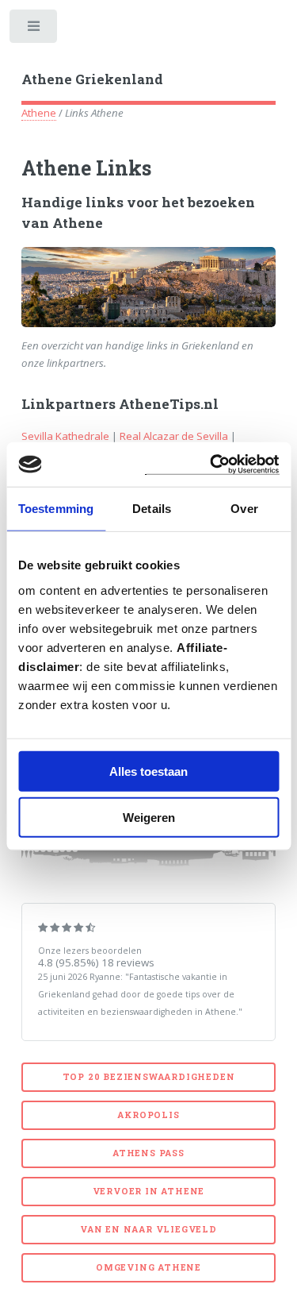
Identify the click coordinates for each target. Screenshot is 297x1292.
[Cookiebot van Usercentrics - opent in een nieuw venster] (211, 464)
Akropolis (148, 1114)
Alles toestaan (148, 770)
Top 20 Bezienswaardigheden (149, 1076)
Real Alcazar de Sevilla (174, 436)
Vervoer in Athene (149, 1191)
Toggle (34, 30)
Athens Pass (148, 1153)
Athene (38, 113)
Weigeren (149, 817)
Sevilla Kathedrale (65, 436)
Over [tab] (243, 508)
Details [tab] (151, 508)
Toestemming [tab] (55, 508)
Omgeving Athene (148, 1267)
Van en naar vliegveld (148, 1229)
